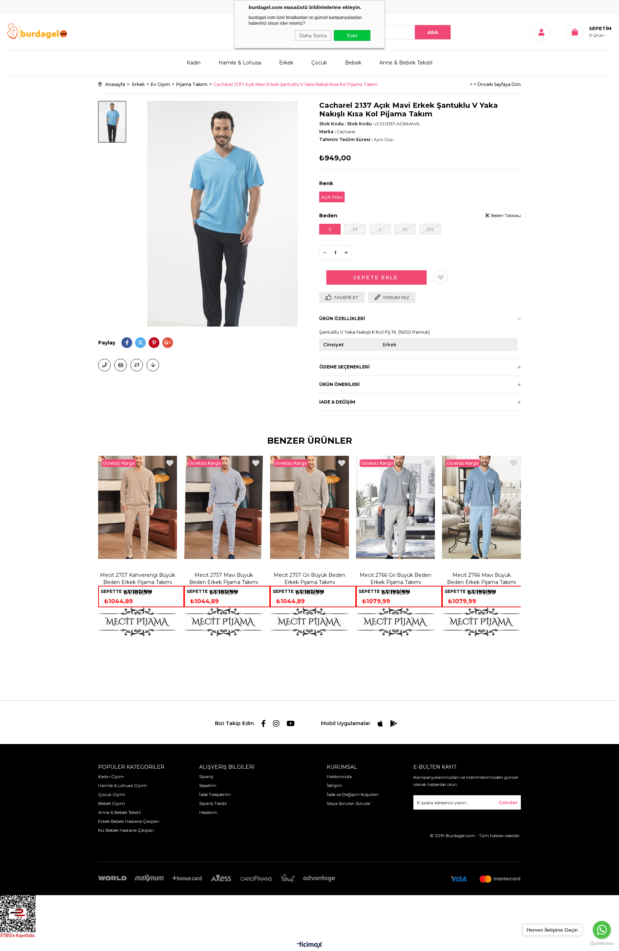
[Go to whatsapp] (602, 930)
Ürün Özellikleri (342, 318)
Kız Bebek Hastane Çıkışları (126, 830)
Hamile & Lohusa (240, 62)
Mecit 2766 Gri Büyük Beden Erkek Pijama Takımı (395, 578)
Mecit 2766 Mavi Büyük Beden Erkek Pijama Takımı (481, 578)
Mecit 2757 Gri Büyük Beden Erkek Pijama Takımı (309, 578)
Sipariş (206, 776)
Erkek (286, 62)
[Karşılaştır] (136, 365)
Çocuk (319, 62)
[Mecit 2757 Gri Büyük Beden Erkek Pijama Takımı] (309, 507)
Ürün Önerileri (339, 384)
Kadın (194, 62)
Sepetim (207, 785)
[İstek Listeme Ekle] (120, 365)
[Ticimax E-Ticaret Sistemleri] (309, 945)
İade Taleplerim (215, 794)
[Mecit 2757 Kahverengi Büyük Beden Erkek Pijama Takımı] (137, 507)
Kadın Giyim (111, 776)
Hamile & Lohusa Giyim (122, 785)
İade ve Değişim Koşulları (353, 794)
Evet (352, 35)
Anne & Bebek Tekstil (405, 62)
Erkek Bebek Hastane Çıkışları (128, 821)
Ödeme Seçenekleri (344, 367)
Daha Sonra (313, 35)
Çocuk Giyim (111, 794)
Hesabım (208, 812)
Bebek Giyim (111, 803)
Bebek (353, 62)
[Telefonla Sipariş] (104, 365)
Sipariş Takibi (213, 803)
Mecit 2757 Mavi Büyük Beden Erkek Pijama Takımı (223, 578)
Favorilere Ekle (169, 463)
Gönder (508, 802)
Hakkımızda (339, 776)
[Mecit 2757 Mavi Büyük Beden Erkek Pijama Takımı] (223, 507)
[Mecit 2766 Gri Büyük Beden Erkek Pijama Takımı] (395, 507)
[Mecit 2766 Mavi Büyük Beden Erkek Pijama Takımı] (481, 507)
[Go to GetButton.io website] (601, 943)
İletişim (334, 785)
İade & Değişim (337, 402)
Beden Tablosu (505, 215)
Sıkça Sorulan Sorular (349, 803)
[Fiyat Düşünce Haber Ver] (153, 365)
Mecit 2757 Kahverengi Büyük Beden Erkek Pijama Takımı (137, 578)
